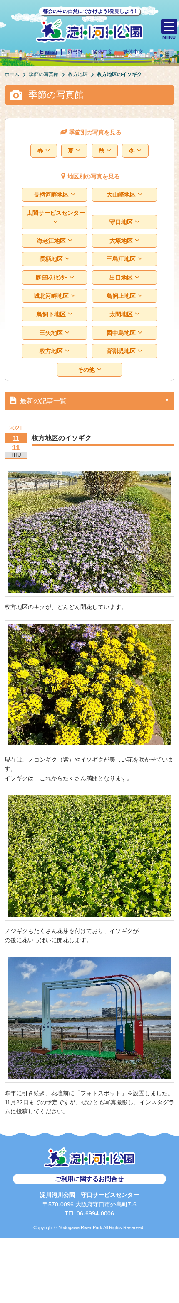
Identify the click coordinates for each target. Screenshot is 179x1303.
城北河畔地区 (51, 295)
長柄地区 (51, 259)
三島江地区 (121, 259)
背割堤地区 (121, 351)
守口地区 (121, 222)
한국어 (74, 52)
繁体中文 (133, 52)
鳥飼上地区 (121, 295)
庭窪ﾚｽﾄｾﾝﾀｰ (51, 277)
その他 (86, 369)
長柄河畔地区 (51, 194)
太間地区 (121, 314)
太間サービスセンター (56, 212)
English (48, 52)
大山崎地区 (121, 194)
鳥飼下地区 (51, 314)
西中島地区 (121, 332)
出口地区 (121, 277)
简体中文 (103, 52)
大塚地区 (121, 240)
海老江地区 (51, 240)
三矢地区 (51, 332)
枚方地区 (51, 351)
